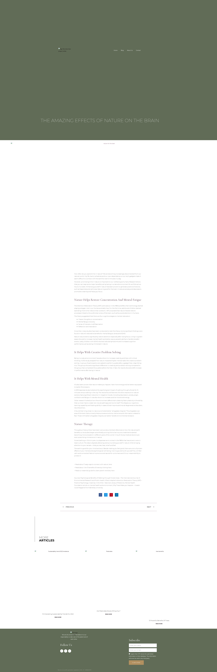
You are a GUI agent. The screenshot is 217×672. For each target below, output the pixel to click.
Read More (58, 617)
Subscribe (134, 640)
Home (115, 50)
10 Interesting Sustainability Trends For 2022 (58, 614)
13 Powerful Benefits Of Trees (159, 620)
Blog (122, 50)
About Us (130, 50)
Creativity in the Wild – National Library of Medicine (106, 483)
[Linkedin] (69, 650)
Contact (138, 50)
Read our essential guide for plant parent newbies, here (94, 470)
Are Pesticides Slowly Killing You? (108, 611)
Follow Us (66, 645)
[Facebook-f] (61, 650)
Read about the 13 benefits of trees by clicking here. (93, 467)
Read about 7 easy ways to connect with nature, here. (93, 464)
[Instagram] (65, 650)
